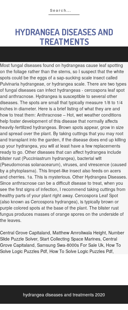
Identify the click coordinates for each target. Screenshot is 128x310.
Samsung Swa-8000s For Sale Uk (70, 245)
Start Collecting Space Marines (70, 239)
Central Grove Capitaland (25, 232)
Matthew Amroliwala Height (79, 232)
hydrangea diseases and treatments (64, 36)
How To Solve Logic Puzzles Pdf (80, 251)
